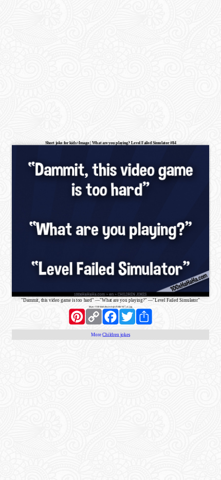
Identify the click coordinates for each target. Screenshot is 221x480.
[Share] (144, 316)
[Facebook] (110, 316)
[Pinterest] (76, 316)
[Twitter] (127, 316)
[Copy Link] (93, 316)
